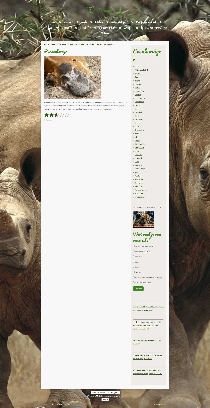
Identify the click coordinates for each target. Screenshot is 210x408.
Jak (136, 137)
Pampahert (139, 165)
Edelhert (138, 105)
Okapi (137, 162)
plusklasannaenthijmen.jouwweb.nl (110, 396)
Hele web (92, 396)
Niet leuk (138, 272)
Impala (137, 133)
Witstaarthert (140, 197)
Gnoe (137, 126)
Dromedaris (139, 102)
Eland (137, 109)
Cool (137, 267)
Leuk (137, 262)
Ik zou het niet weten (143, 283)
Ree (136, 172)
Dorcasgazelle (140, 98)
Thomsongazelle (141, 190)
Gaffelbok (138, 112)
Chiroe (137, 88)
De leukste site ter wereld (144, 246)
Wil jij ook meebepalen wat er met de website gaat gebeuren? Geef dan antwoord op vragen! (147, 325)
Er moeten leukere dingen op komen (148, 278)
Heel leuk (138, 257)
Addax (137, 66)
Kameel (137, 141)
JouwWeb (163, 404)
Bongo (137, 81)
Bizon (137, 77)
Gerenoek (138, 119)
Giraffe (137, 123)
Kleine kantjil (139, 144)
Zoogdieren (73, 44)
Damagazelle (139, 91)
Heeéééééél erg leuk (142, 252)
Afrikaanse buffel (141, 70)
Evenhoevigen (96, 44)
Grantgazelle (139, 130)
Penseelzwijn (109, 44)
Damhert (138, 95)
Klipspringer (139, 148)
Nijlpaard (138, 158)
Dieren (105, 10)
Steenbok (138, 186)
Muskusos (138, 155)
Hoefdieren (85, 44)
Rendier (138, 176)
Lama (137, 151)
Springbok (139, 183)
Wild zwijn (139, 193)
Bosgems (138, 84)
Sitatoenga (139, 179)
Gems (137, 116)
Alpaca (137, 74)
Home (46, 44)
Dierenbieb (63, 44)
